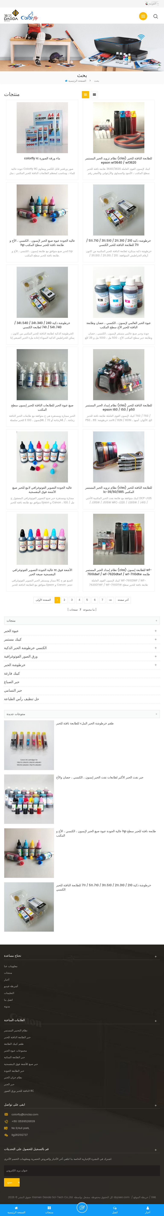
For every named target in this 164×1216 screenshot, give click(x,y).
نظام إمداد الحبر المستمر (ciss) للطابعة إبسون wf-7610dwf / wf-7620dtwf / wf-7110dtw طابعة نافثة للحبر (119, 572)
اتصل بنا (8, 1000)
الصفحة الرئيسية (77, 81)
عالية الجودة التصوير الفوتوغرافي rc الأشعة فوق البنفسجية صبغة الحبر (42, 572)
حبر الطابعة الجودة (14, 1071)
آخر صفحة (123, 600)
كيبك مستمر (13, 639)
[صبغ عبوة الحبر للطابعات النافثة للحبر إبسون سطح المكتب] (42, 374)
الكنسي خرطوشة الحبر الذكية (25, 648)
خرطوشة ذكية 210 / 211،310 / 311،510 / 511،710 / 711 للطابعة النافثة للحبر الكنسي (118, 243)
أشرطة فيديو (11, 986)
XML (153, 1197)
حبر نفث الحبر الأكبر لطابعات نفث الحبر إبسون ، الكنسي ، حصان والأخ (100, 777)
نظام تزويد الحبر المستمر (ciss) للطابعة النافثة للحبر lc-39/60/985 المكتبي (118, 490)
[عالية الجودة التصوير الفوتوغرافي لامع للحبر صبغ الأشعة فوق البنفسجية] (42, 456)
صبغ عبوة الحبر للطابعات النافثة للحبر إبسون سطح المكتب (42, 407)
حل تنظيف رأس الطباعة (21, 699)
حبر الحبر (9, 1084)
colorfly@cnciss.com (25, 1115)
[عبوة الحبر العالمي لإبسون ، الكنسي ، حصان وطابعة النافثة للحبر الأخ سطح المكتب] (118, 292)
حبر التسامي (13, 690)
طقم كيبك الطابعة (14, 1044)
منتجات (8, 973)
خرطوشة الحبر (14, 665)
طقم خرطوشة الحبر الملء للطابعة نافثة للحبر (85, 723)
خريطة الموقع (140, 1197)
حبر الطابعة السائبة (14, 1057)
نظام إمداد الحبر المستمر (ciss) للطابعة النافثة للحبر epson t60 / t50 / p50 (118, 407)
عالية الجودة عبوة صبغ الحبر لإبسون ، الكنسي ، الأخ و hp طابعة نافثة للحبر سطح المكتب (42, 243)
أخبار (6, 980)
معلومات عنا (10, 966)
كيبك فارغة (12, 673)
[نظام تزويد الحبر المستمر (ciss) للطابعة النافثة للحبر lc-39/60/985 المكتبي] (118, 456)
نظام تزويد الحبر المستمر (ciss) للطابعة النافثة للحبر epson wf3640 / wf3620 (118, 160)
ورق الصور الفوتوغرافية (21, 656)
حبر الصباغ (11, 682)
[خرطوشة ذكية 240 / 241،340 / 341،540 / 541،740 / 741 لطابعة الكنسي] (42, 292)
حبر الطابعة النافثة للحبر (17, 1037)
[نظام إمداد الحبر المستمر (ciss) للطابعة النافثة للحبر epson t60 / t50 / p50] (118, 374)
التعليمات (9, 993)
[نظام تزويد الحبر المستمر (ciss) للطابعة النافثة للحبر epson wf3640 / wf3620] (118, 127)
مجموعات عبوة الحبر (15, 1051)
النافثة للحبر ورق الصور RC (19, 1091)
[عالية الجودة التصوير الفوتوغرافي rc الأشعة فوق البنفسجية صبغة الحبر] (42, 539)
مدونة (7, 1007)
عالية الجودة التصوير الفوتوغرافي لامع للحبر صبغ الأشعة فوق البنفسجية (42, 490)
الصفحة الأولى (43, 600)
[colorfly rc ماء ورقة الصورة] (42, 127)
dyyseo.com (121, 1197)
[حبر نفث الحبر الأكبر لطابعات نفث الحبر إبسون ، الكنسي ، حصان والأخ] (29, 799)
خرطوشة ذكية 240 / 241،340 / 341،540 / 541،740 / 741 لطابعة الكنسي (42, 325)
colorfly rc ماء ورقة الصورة (42, 158)
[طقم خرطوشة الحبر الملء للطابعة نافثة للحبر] (29, 745)
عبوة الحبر (11, 631)
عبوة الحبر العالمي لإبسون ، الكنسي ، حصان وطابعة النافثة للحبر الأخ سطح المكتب (118, 325)
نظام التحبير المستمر (15, 1031)
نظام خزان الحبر (13, 1078)
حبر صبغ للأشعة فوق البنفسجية (21, 1064)
